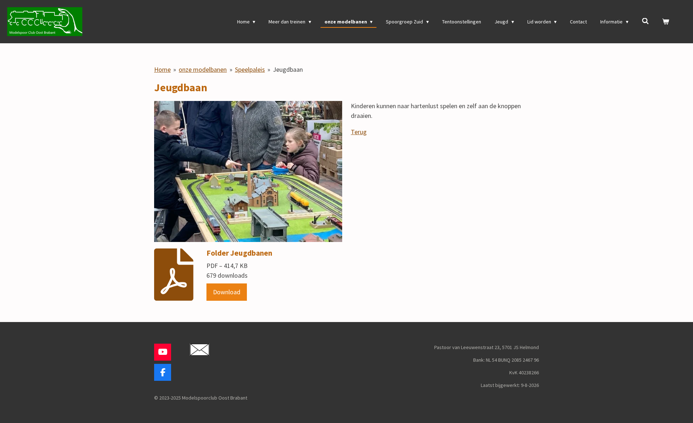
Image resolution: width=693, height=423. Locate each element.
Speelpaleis (250, 69)
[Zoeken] (645, 21)
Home (162, 69)
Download (226, 292)
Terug (359, 132)
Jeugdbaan (288, 69)
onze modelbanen (203, 69)
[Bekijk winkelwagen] (665, 22)
